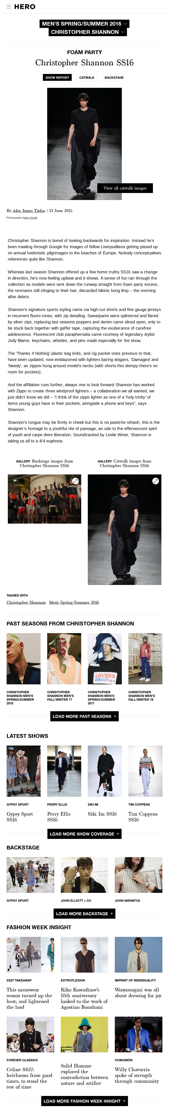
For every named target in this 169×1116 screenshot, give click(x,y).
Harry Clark (30, 217)
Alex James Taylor (29, 210)
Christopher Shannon (26, 602)
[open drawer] (9, 6)
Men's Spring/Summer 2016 (74, 602)
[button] (26, 602)
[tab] (57, 77)
